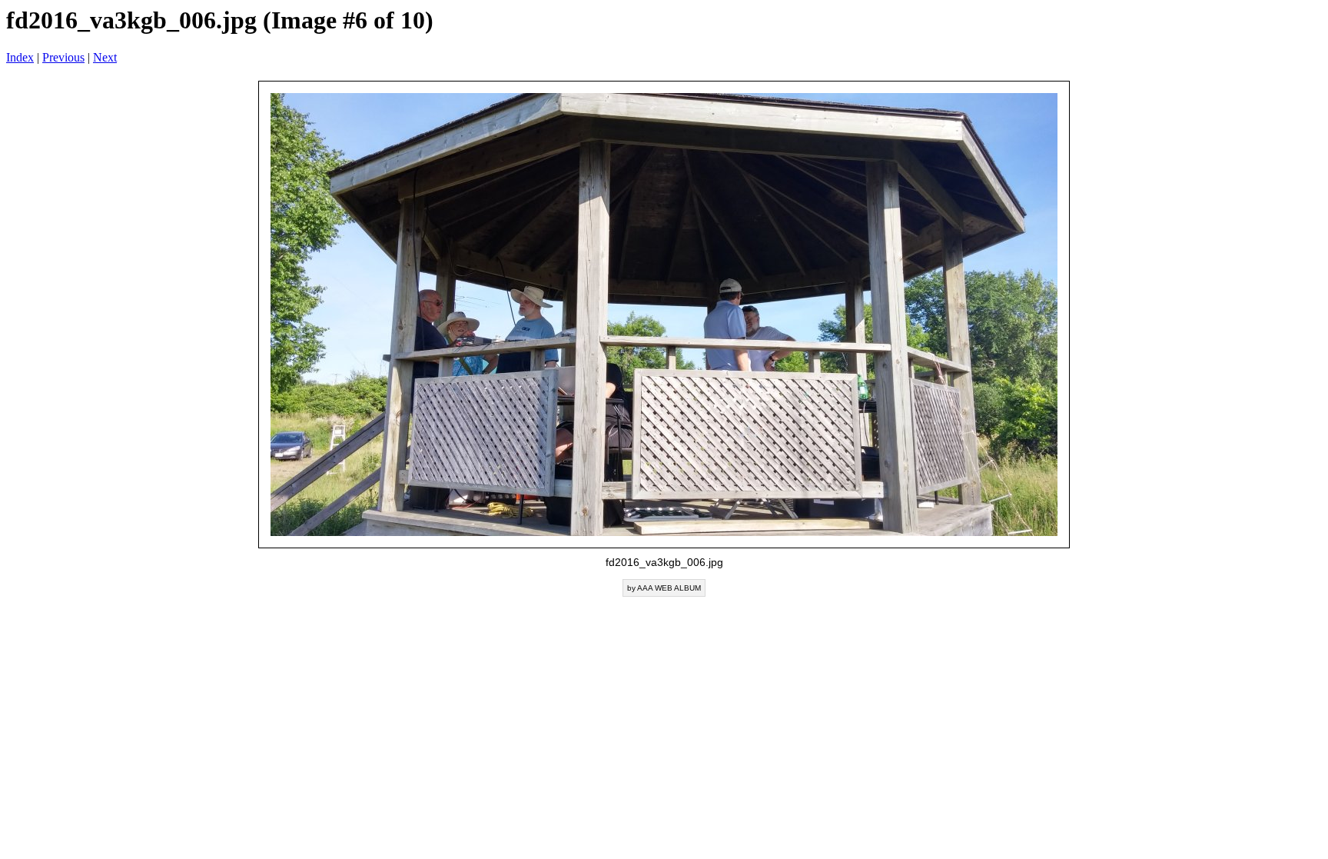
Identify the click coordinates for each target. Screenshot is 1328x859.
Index (20, 57)
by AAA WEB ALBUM (664, 588)
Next (105, 57)
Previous (63, 57)
